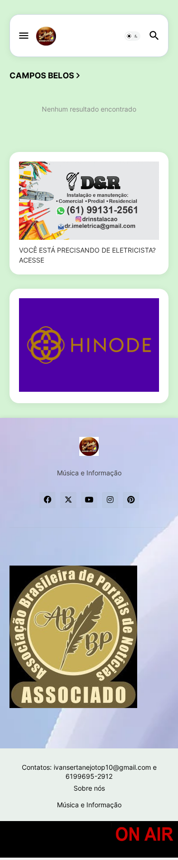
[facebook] (47, 500)
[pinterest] (131, 500)
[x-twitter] (68, 500)
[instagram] (110, 500)
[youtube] (89, 500)
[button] (23, 36)
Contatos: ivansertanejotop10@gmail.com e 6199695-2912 (89, 772)
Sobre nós (89, 788)
